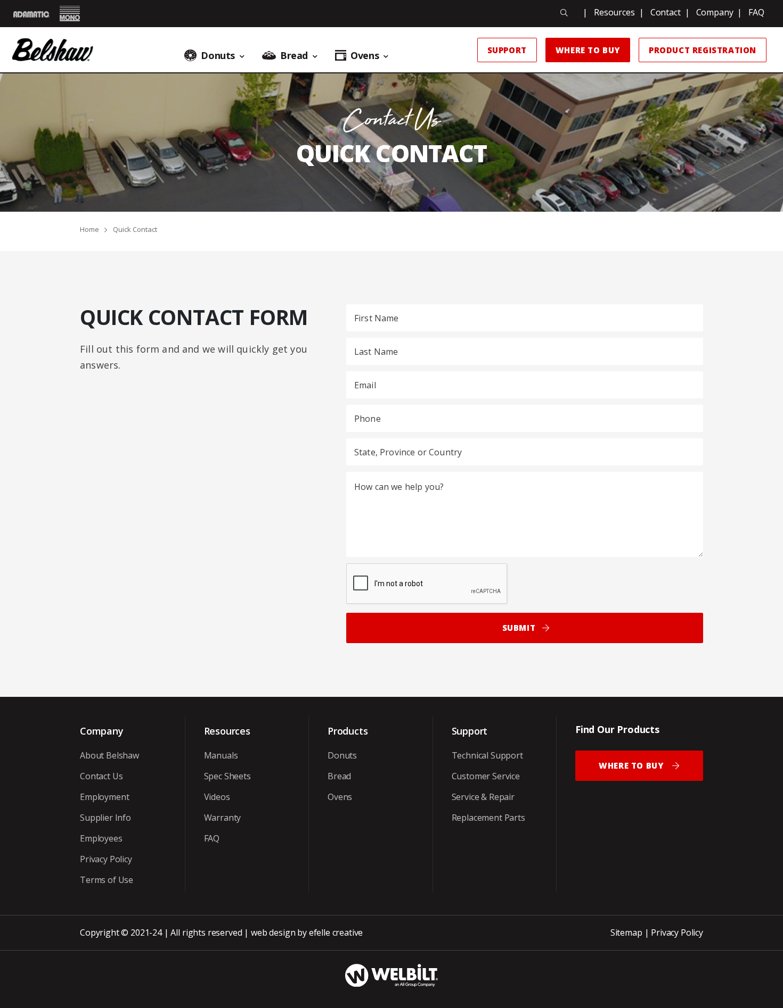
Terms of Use (106, 880)
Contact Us (101, 776)
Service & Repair (483, 797)
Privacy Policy (106, 859)
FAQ (756, 12)
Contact (665, 12)
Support (507, 50)
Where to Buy (588, 50)
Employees (101, 838)
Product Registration (702, 50)
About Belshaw (109, 755)
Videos (217, 797)
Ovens (340, 797)
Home (89, 229)
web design (273, 932)
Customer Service (486, 776)
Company (714, 12)
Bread (339, 776)
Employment (104, 797)
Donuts (342, 755)
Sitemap (626, 932)
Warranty (222, 817)
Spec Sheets (227, 776)
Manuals (221, 755)
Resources (614, 12)
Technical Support (487, 755)
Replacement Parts (488, 817)
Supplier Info (105, 817)
